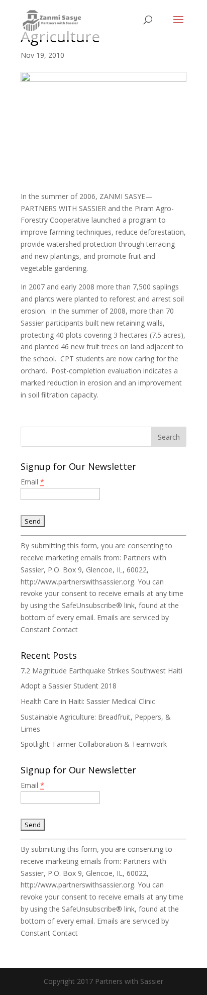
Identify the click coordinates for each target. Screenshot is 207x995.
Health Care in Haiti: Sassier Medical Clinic (88, 701)
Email (32, 481)
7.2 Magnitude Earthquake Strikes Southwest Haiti (101, 670)
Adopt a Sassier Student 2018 (69, 685)
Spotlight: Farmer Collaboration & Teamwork (94, 744)
